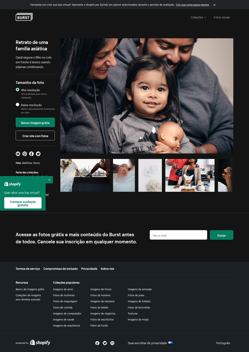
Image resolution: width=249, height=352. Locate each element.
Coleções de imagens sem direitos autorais (28, 297)
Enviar (221, 235)
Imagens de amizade (140, 289)
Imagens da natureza (102, 301)
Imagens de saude (63, 319)
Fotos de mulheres (64, 295)
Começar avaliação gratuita (23, 203)
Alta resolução (30, 90)
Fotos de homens (100, 295)
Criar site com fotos (35, 135)
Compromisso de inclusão (60, 268)
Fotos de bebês (99, 307)
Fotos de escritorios (102, 319)
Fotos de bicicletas (139, 307)
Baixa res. (99, 187)
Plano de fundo (99, 325)
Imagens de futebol (139, 301)
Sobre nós (107, 268)
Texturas (133, 313)
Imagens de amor (63, 289)
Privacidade (89, 268)
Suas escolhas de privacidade (147, 342)
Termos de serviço (28, 268)
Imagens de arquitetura (66, 325)
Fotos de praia (136, 295)
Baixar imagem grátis (35, 122)
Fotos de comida (62, 307)
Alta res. (84, 187)
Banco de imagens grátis (30, 289)
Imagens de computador (67, 313)
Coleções (197, 16)
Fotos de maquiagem (65, 301)
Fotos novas (222, 16)
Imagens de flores (100, 289)
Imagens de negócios (102, 313)
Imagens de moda (138, 319)
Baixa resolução (31, 105)
